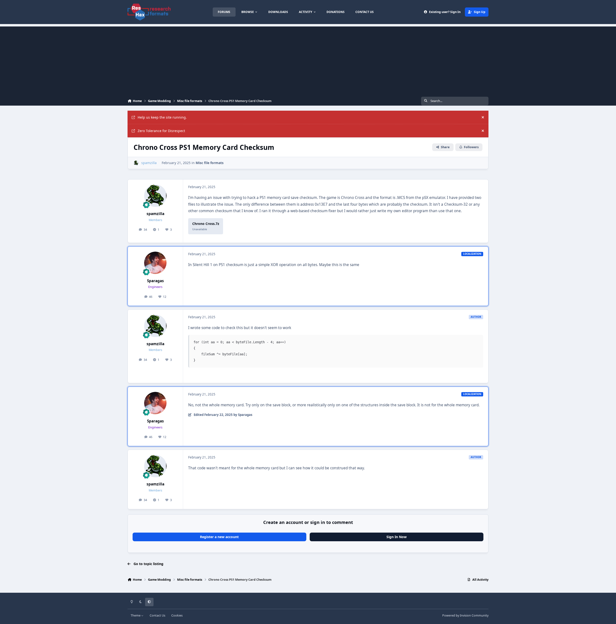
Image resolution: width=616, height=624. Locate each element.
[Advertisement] (308, 60)
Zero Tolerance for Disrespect (161, 130)
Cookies (177, 615)
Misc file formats (210, 162)
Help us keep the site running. (162, 117)
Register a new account (219, 537)
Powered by (465, 615)
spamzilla (155, 213)
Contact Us (157, 615)
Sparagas (155, 280)
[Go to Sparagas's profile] (155, 263)
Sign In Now (396, 537)
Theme (136, 615)
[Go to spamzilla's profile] (136, 163)
